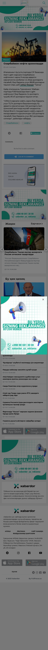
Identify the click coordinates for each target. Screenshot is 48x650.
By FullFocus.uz (35, 579)
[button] (2, 261)
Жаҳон (6, 60)
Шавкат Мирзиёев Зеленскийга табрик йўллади (24, 308)
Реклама (21, 531)
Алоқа (8, 531)
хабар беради (27, 85)
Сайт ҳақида (37, 531)
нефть (27, 123)
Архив (14, 572)
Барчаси (36, 223)
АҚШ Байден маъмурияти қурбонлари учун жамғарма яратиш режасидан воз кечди (24, 254)
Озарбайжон (12, 123)
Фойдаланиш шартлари (24, 533)
